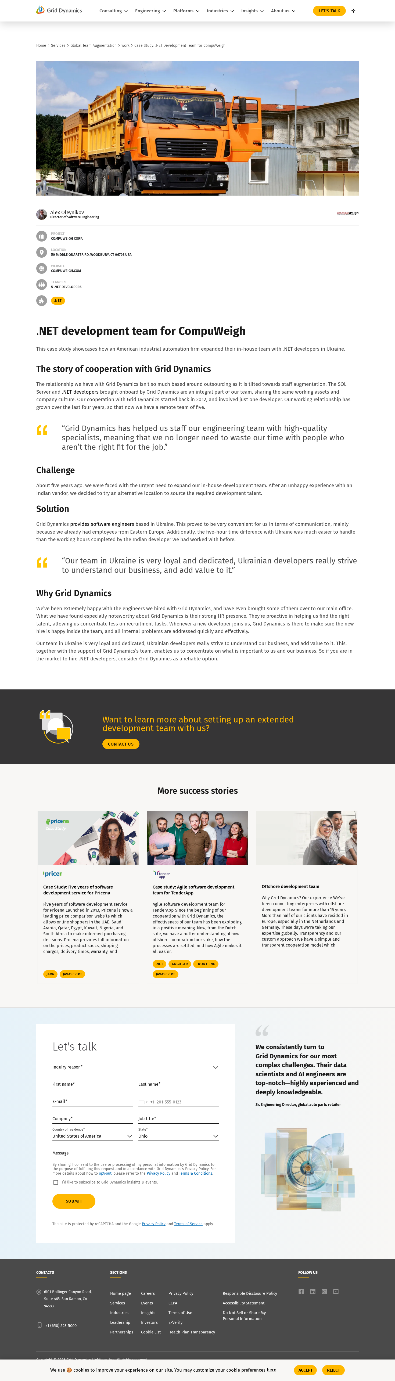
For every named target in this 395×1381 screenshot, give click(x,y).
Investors (149, 1322)
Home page (120, 1293)
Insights (148, 1312)
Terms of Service (188, 1224)
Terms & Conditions (195, 1173)
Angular (180, 964)
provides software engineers (102, 524)
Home (41, 45)
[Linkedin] (313, 1291)
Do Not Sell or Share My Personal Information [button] (244, 1315)
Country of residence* (68, 1129)
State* (143, 1129)
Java (50, 974)
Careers (148, 1293)
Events (147, 1303)
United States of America (76, 1136)
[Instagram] (324, 1291)
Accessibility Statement (243, 1303)
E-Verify (175, 1322)
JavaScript (72, 974)
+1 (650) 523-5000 (61, 1325)
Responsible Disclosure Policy (250, 1293)
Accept (306, 1370)
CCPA (172, 1303)
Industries (119, 1312)
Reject (333, 1370)
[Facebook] (301, 1291)
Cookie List (151, 1332)
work (125, 45)
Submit (74, 1201)
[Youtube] (336, 1291)
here (271, 1370)
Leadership (120, 1322)
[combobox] (146, 1102)
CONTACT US (121, 744)
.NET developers (80, 392)
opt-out (105, 1173)
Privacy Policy (158, 1173)
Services (58, 45)
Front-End (206, 964)
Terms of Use (180, 1312)
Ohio (143, 1136)
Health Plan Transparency (191, 1332)
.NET (58, 301)
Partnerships (121, 1332)
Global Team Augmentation (93, 45)
